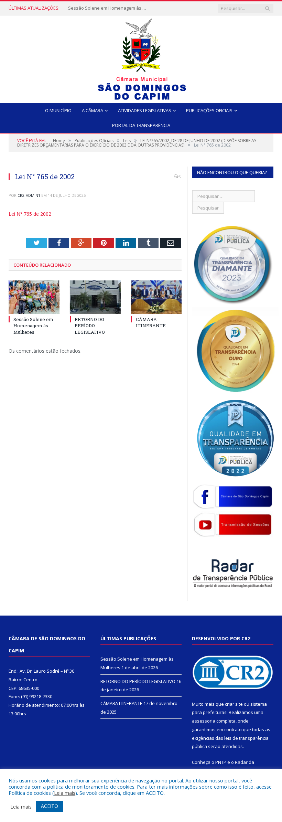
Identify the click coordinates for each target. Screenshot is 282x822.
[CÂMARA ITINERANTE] (156, 297)
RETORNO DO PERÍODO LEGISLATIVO (105, 8)
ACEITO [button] (49, 806)
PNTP (220, 762)
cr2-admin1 (29, 195)
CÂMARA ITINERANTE (151, 322)
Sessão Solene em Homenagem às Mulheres (33, 325)
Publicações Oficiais (209, 110)
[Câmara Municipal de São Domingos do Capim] (141, 57)
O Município (58, 110)
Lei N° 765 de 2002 (30, 214)
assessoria (203, 721)
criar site (234, 704)
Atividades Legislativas (144, 110)
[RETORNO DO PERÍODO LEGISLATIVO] (95, 297)
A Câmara (92, 110)
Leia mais (64, 792)
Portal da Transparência (141, 125)
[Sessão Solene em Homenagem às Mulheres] (34, 297)
